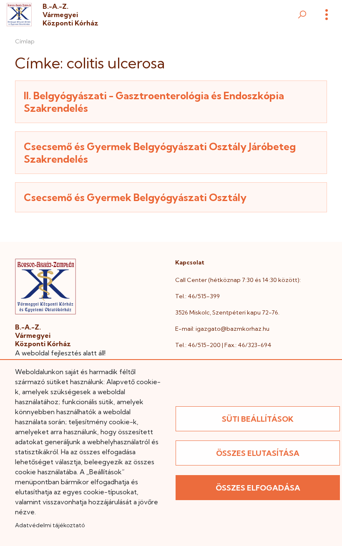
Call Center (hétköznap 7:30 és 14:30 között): (238, 280)
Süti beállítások (258, 419)
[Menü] (326, 14)
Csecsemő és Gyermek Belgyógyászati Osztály (135, 197)
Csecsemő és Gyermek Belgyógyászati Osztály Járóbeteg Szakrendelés (160, 152)
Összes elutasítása (257, 453)
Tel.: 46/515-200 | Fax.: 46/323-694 (223, 345)
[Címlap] (19, 14)
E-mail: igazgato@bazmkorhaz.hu (222, 328)
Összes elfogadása (258, 488)
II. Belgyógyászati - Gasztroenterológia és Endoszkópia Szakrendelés (154, 101)
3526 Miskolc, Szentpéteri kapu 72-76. (227, 312)
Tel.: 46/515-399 (197, 296)
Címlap (25, 41)
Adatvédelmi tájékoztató (50, 525)
